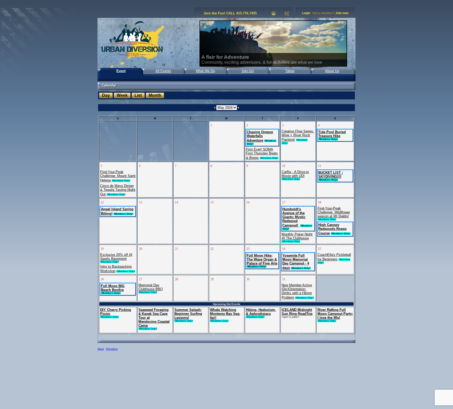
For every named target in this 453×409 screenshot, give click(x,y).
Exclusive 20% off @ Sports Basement (116, 257)
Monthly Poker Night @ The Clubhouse (297, 236)
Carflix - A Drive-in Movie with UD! (295, 174)
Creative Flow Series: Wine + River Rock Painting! (298, 135)
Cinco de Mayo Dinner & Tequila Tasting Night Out (117, 190)
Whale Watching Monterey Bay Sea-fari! (225, 314)
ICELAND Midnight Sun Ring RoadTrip (297, 312)
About (101, 349)
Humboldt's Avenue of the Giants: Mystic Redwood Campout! (293, 217)
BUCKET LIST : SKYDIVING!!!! (330, 175)
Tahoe (289, 71)
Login (306, 13)
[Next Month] (238, 107)
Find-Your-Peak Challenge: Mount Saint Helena (118, 176)
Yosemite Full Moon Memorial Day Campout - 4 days (295, 262)
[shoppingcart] (286, 13)
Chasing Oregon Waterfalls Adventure (260, 136)
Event (121, 71)
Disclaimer (112, 349)
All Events (163, 71)
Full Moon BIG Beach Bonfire (113, 288)
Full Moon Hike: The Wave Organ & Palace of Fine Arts (262, 259)
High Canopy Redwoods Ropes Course (332, 229)
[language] (273, 13)
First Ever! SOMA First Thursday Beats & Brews (262, 153)
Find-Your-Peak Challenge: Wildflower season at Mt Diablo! (333, 212)
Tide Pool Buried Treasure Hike (332, 134)
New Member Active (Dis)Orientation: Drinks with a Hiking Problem (297, 291)
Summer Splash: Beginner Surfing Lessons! (188, 314)
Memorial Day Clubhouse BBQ (150, 287)
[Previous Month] (214, 107)
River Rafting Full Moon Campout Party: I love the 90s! (335, 314)
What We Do (205, 71)
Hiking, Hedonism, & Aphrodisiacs (261, 312)
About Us (332, 71)
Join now (341, 13)
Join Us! (247, 71)
